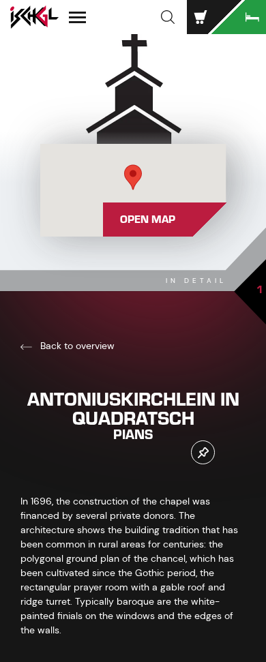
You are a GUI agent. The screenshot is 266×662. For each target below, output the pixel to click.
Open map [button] (147, 219)
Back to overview (76, 346)
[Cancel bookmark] (203, 452)
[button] (168, 17)
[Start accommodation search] (238, 17)
